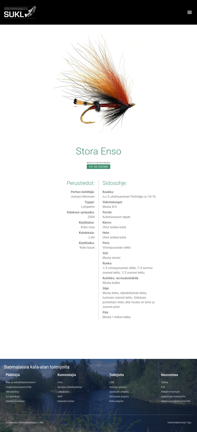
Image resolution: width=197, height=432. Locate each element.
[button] (189, 12)
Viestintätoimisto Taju (179, 422)
